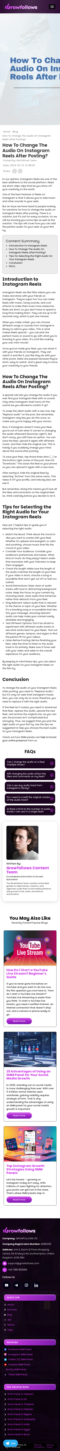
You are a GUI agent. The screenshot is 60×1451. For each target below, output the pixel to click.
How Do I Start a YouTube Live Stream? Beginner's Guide (27, 973)
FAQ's (12, 266)
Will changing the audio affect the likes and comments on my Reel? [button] (26, 775)
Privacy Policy (50, 1446)
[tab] (30, 763)
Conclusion (15, 262)
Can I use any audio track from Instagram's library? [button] (24, 787)
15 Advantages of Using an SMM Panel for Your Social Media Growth (28, 1075)
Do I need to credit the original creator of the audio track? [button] (28, 798)
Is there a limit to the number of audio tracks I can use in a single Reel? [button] (28, 810)
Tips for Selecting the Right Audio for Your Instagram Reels (30, 257)
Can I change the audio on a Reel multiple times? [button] (26, 763)
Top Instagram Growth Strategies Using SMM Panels (25, 1169)
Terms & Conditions (39, 1446)
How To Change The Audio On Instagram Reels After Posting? (27, 250)
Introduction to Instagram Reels (28, 245)
